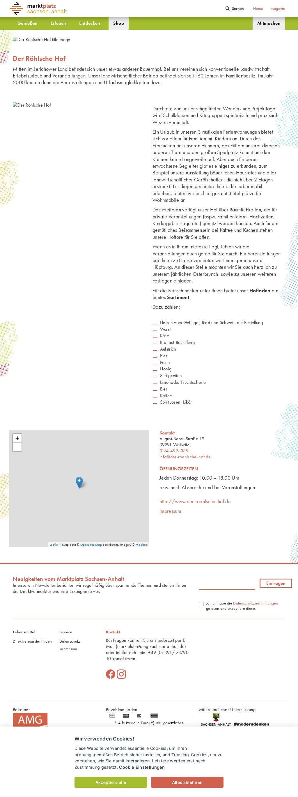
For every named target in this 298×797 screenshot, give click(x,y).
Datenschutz (69, 641)
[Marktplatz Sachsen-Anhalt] (44, 8)
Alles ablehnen (187, 782)
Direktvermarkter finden (32, 641)
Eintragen (275, 583)
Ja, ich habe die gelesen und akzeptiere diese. (242, 605)
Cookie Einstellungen (142, 767)
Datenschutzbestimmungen (255, 603)
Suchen (238, 8)
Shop (118, 23)
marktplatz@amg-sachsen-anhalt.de (151, 646)
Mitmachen (269, 23)
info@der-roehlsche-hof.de (185, 457)
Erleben (58, 23)
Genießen (27, 23)
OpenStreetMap (91, 544)
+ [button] (17, 438)
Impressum (170, 511)
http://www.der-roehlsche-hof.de (195, 501)
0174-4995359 (174, 451)
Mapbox (142, 544)
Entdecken (89, 23)
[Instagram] (121, 675)
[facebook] (110, 675)
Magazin (277, 8)
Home (258, 8)
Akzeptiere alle (110, 782)
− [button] (17, 446)
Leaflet (54, 544)
